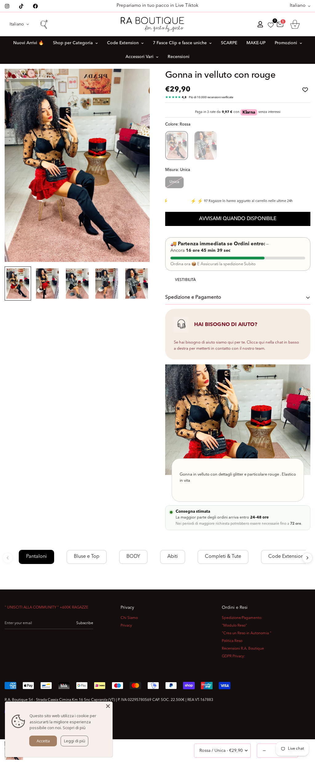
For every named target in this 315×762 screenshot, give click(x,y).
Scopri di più (74, 727)
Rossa (176, 145)
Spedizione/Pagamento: (242, 618)
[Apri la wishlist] (270, 25)
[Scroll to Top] (303, 728)
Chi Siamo (129, 618)
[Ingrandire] (137, 82)
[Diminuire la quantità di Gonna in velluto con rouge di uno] (264, 750)
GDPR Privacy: (233, 656)
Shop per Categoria (73, 43)
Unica (174, 182)
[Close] (108, 706)
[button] (295, 24)
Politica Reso (232, 641)
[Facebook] (35, 6)
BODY (133, 556)
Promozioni (286, 43)
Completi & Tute (223, 556)
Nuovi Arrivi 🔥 (28, 43)
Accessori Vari (140, 57)
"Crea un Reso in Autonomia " (246, 633)
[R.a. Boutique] (157, 24)
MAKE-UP (255, 43)
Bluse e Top (86, 556)
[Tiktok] (21, 6)
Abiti (172, 556)
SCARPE (229, 43)
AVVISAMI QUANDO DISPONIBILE (238, 218)
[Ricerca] (44, 24)
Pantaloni (36, 556)
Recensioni (178, 57)
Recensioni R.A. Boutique (243, 649)
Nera (205, 145)
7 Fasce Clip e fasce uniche (180, 43)
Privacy (126, 626)
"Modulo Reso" (234, 626)
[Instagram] (7, 6)
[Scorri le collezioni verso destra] (307, 558)
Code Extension (123, 43)
